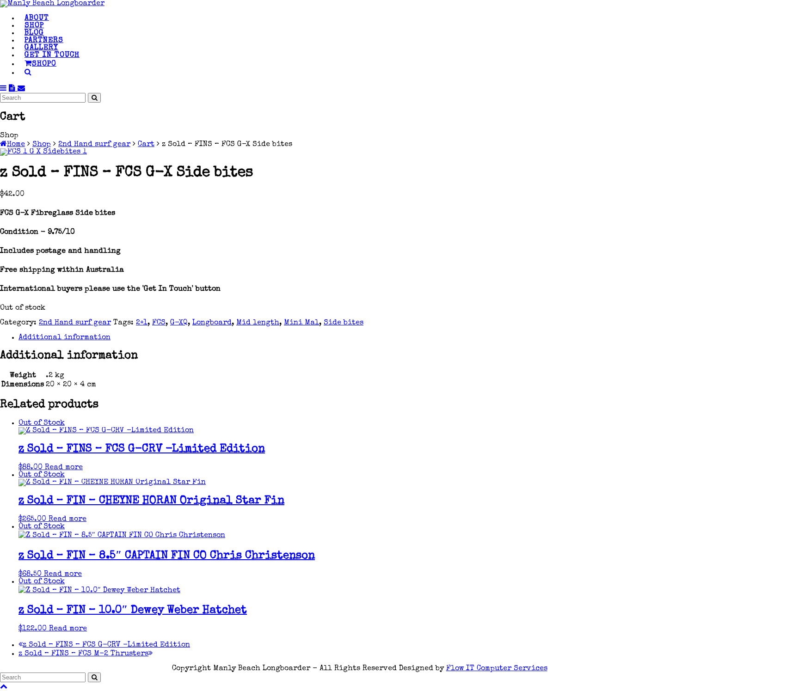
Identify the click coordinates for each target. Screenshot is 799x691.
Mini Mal (301, 323)
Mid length (257, 323)
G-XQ (179, 323)
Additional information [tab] (64, 338)
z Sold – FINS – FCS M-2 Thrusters (83, 654)
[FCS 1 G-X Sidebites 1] (43, 152)
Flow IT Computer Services (496, 669)
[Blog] (13, 89)
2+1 (142, 323)
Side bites (343, 323)
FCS (159, 323)
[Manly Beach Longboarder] (52, 3)
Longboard (212, 323)
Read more (64, 467)
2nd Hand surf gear (75, 323)
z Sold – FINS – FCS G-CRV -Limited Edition (106, 645)
